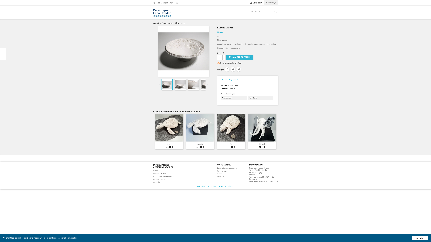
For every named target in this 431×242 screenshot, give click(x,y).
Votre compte (224, 165)
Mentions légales (159, 173)
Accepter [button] (420, 238)
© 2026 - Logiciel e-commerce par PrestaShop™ (215, 186)
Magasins (157, 182)
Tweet (233, 69)
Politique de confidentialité (163, 176)
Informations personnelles (227, 168)
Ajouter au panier (239, 57)
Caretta (200, 144)
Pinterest (238, 69)
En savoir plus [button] (71, 238)
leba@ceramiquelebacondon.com (263, 181)
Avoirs (219, 174)
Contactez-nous (159, 179)
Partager (227, 69)
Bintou (169, 144)
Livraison (156, 170)
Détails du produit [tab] (230, 80)
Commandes (222, 171)
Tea (231, 144)
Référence (225, 85)
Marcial (262, 144)
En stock (224, 89)
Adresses (220, 177)
